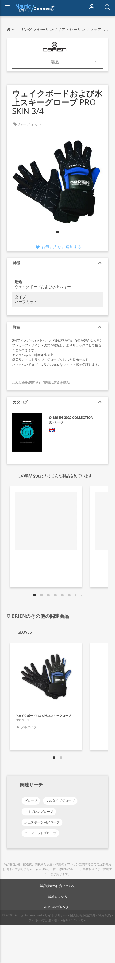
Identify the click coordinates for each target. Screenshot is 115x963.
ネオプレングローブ (38, 811)
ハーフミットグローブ (40, 833)
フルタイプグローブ (60, 800)
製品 (55, 62)
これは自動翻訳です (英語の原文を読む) (41, 382)
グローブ (30, 800)
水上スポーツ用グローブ (42, 822)
